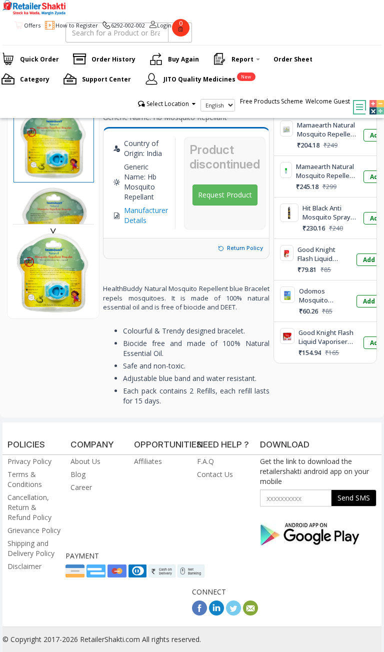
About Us (85, 461)
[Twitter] (233, 613)
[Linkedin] (216, 613)
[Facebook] (199, 613)
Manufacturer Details (146, 215)
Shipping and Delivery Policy (31, 548)
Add (369, 260)
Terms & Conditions (25, 479)
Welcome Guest (328, 101)
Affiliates (148, 461)
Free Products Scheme (271, 101)
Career (81, 487)
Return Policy (245, 248)
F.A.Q (205, 461)
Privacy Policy (30, 461)
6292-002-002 (128, 25)
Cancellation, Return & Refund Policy (30, 507)
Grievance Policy (34, 530)
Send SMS (354, 497)
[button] (374, 100)
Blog (78, 474)
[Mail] (250, 613)
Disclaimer (25, 566)
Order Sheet (293, 59)
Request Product (225, 195)
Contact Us (215, 474)
